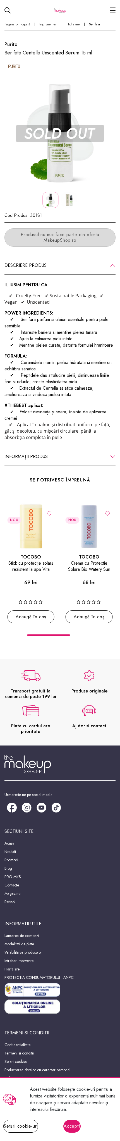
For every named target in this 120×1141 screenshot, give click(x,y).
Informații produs (26, 456)
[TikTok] (56, 807)
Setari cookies (15, 1061)
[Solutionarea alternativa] (59, 990)
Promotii (11, 860)
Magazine (12, 893)
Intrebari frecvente (18, 960)
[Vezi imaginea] (59, 133)
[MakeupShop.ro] (60, 10)
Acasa (9, 843)
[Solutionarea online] (59, 1006)
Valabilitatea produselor (23, 952)
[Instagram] (26, 807)
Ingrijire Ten (48, 24)
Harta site (12, 969)
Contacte (11, 885)
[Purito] (14, 66)
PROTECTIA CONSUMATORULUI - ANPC (39, 977)
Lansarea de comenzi (21, 935)
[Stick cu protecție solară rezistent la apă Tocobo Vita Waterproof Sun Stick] (30, 526)
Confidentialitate (17, 1044)
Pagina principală (17, 24)
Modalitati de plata (19, 944)
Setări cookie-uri (21, 1126)
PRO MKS (12, 876)
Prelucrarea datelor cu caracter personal (37, 1070)
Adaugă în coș (31, 616)
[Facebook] (11, 807)
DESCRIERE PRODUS (25, 265)
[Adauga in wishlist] (49, 513)
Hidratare (73, 24)
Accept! (72, 1126)
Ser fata (94, 24)
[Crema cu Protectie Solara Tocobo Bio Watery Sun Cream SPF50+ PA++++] (89, 526)
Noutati (10, 851)
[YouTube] (41, 807)
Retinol (9, 902)
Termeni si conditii (19, 1053)
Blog (8, 868)
